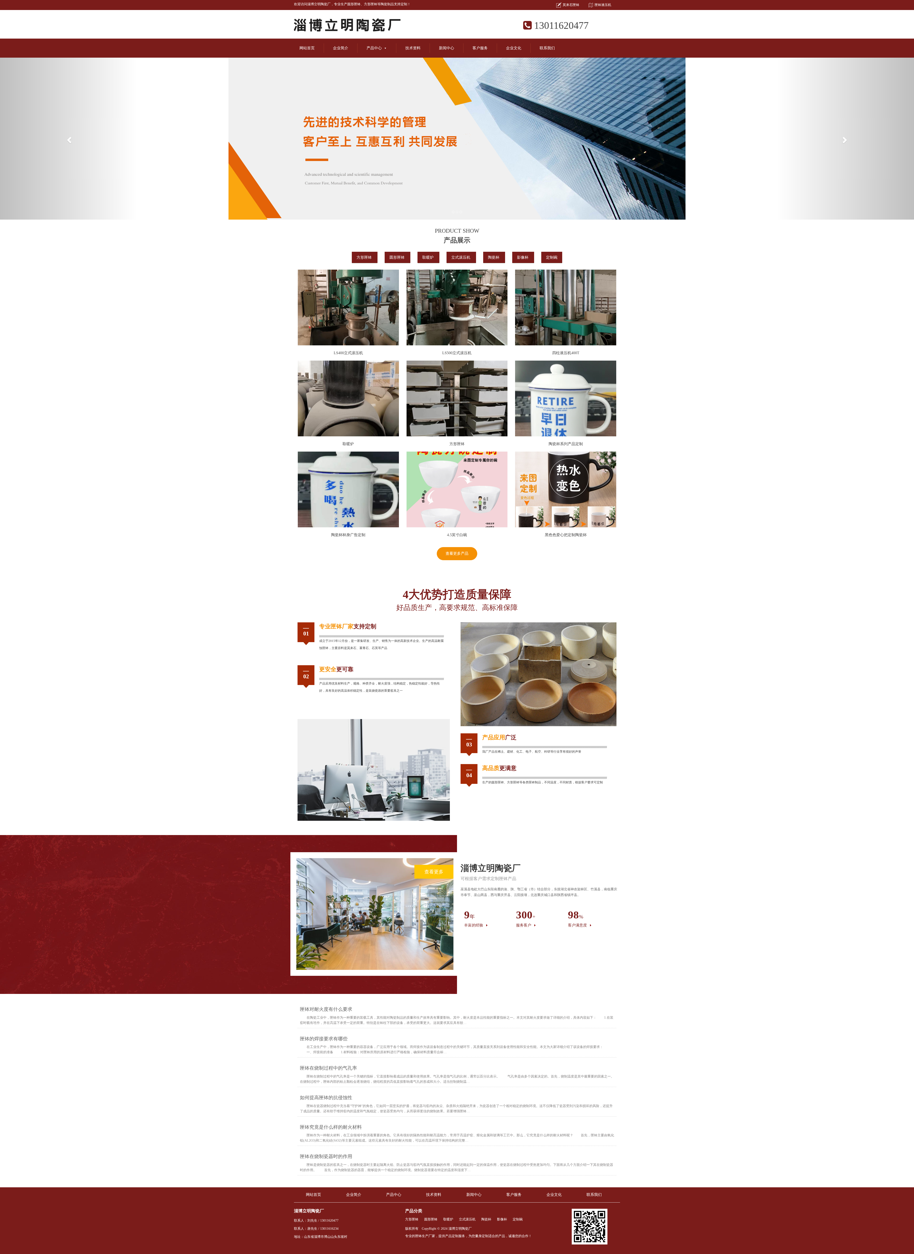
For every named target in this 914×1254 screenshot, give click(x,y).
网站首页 (307, 48)
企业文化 (513, 48)
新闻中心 (446, 48)
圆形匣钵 (354, 4)
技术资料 (413, 48)
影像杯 (523, 257)
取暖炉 (428, 257)
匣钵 (336, 626)
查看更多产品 (457, 553)
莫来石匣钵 (571, 5)
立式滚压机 (461, 257)
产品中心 (374, 48)
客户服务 (480, 48)
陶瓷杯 (494, 257)
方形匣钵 (370, 4)
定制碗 (551, 257)
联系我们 (547, 48)
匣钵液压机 (603, 5)
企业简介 (340, 48)
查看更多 (433, 871)
